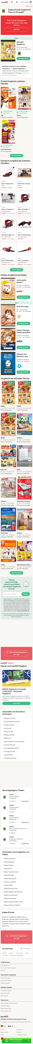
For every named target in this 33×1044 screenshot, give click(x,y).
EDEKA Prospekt (5, 978)
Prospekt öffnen (23, 58)
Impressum (19, 1029)
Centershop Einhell (10, 758)
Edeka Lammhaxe (9, 859)
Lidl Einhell (7, 728)
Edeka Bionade (9, 875)
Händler (11, 953)
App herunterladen (6, 1008)
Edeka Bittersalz (9, 862)
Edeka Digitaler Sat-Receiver (13, 892)
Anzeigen (27, 6)
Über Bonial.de (5, 965)
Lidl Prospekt (4, 996)
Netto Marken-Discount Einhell (14, 741)
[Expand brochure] (8, 50)
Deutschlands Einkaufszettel (9, 1003)
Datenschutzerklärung (23, 610)
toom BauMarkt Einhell (11, 748)
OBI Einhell (7, 738)
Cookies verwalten (21, 1035)
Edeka (27, 953)
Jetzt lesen (16, 703)
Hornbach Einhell (9, 751)
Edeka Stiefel (8, 885)
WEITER (16, 29)
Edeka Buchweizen (10, 878)
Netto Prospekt (5, 993)
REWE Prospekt (5, 983)
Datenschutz (4, 1032)
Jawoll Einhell (8, 755)
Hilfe (2, 1029)
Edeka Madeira (9, 865)
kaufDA (4, 953)
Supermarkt (19, 953)
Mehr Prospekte (16, 155)
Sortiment (5, 955)
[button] (16, 49)
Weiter (25, 594)
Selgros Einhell (9, 725)
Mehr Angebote (16, 270)
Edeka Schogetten (10, 882)
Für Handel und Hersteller (8, 968)
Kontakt (18, 1032)
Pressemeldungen (6, 1011)
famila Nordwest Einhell (12, 721)
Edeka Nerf (7, 868)
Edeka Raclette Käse (10, 888)
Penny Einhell (8, 731)
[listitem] (8, 102)
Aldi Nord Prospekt (6, 990)
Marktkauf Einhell (9, 718)
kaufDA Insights (5, 1006)
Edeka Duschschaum (11, 895)
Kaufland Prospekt (6, 980)
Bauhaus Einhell (9, 735)
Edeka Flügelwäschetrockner (13, 902)
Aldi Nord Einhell (9, 745)
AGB (2, 1035)
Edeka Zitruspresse (10, 898)
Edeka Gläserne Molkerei (12, 905)
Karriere (3, 970)
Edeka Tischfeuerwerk (11, 872)
